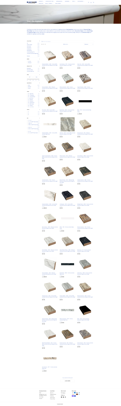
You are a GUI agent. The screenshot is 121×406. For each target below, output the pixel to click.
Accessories (81, 1)
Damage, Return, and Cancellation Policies (43, 395)
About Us (51, 392)
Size (27, 118)
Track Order (58, 3)
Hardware (67, 1)
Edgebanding (59, 1)
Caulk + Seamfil (49, 3)
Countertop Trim (50, 1)
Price (28, 74)
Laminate (41, 1)
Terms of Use (52, 397)
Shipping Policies (53, 394)
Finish (28, 91)
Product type (29, 66)
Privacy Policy (52, 398)
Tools (73, 1)
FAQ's (40, 392)
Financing (52, 395)
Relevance (86, 44)
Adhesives (41, 3)
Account (40, 398)
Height (28, 109)
